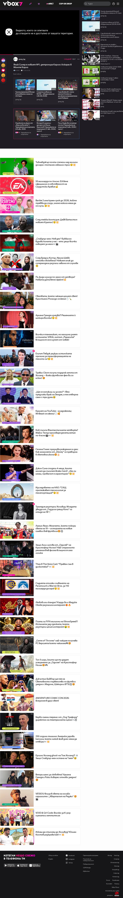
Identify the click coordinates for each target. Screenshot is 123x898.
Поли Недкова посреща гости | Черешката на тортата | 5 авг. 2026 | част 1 (67, 126)
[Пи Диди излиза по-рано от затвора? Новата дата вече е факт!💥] (17, 281)
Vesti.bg (116, 855)
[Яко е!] (3, 60)
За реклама (115, 880)
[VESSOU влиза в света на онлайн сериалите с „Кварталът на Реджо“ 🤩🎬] (17, 798)
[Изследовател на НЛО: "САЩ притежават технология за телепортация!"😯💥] (17, 491)
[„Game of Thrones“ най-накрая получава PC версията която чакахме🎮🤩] (17, 645)
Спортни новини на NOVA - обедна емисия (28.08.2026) (45, 94)
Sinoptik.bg (115, 869)
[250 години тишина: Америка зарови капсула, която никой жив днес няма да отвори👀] (17, 740)
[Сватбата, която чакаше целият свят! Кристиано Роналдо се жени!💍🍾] (17, 300)
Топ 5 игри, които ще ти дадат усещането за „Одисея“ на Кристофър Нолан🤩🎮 (56, 662)
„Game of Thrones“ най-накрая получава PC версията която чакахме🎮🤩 (56, 642)
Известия (86, 871)
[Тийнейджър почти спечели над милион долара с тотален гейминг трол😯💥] (17, 166)
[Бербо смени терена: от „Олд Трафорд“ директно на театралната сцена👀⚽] (17, 721)
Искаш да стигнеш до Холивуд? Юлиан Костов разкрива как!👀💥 (56, 833)
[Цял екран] (76, 52)
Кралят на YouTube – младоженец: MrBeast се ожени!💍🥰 (54, 412)
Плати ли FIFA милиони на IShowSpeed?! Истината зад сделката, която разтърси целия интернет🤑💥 (57, 624)
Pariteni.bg (116, 876)
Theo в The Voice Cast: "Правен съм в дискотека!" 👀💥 (54, 565)
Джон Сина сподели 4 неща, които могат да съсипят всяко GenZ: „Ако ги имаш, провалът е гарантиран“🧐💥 (56, 471)
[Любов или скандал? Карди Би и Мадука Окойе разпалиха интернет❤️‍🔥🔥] (17, 606)
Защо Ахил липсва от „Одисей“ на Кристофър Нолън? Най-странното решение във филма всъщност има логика (55, 548)
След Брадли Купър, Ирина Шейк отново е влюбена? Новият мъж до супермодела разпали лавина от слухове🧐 (57, 261)
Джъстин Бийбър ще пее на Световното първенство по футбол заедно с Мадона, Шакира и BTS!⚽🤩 (56, 681)
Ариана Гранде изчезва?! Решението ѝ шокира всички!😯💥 (56, 316)
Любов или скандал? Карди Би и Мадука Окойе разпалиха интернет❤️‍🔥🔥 (56, 603)
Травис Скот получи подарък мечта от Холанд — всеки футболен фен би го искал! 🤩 (56, 375)
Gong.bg (116, 859)
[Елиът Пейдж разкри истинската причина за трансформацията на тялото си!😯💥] (17, 357)
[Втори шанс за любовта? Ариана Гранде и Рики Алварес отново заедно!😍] (17, 778)
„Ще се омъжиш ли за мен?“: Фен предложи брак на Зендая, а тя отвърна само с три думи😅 (57, 394)
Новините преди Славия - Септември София (110, 79)
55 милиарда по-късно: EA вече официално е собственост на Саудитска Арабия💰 (52, 184)
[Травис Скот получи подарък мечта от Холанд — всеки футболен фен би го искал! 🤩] (17, 377)
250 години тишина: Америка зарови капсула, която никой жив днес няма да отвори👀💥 (56, 739)
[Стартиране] (3, 52)
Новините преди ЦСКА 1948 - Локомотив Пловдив (111, 67)
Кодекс (50, 859)
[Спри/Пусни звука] (7, 52)
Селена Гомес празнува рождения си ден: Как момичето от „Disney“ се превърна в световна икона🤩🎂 (57, 452)
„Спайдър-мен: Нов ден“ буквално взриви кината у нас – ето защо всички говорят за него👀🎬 (56, 241)
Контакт (109, 884)
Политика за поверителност (88, 859)
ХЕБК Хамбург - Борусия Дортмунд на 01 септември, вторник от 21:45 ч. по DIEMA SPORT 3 (111, 58)
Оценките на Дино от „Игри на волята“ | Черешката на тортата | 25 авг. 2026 (25, 126)
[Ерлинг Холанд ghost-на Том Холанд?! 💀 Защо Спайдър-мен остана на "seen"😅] (17, 759)
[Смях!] (3, 65)
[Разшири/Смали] (71, 52)
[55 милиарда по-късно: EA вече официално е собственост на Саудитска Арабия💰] (17, 185)
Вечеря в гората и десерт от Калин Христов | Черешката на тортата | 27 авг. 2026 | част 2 (46, 127)
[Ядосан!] (3, 80)
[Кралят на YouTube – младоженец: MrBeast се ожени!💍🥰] (17, 415)
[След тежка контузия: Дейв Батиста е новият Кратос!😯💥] (17, 224)
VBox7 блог (115, 887)
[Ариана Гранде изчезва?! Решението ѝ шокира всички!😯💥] (17, 319)
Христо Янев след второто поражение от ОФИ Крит (111, 90)
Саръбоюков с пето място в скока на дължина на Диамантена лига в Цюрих (67, 95)
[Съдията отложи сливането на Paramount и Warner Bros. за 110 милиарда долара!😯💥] (17, 587)
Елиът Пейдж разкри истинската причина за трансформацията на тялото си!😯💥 (54, 356)
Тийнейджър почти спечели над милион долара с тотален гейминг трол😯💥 (57, 163)
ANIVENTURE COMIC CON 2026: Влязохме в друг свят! (52, 699)
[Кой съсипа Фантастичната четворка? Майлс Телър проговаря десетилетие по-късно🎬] (17, 434)
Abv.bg (110, 855)
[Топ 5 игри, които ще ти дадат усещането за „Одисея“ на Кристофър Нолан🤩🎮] (17, 664)
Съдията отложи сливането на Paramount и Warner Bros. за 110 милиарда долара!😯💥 (52, 586)
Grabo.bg (116, 873)
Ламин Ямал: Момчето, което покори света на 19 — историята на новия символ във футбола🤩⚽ (56, 528)
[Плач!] (3, 75)
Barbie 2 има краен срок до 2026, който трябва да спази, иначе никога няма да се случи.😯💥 (56, 203)
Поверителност (88, 864)
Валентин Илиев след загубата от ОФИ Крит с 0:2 (112, 112)
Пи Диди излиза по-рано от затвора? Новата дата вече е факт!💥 (55, 278)
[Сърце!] (3, 70)
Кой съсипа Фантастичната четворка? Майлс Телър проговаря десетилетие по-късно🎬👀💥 (57, 433)
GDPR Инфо (87, 867)
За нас (108, 880)
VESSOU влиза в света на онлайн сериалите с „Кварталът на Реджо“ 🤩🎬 (56, 796)
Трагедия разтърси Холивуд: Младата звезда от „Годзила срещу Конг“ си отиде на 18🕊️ (56, 509)
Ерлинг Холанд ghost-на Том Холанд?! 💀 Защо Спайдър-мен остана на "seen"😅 (57, 756)
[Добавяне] (75, 18)
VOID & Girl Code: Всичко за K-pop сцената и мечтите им (53, 814)
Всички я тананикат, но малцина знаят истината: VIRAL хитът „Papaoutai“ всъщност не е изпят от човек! (56, 337)
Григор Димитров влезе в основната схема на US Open (25, 94)
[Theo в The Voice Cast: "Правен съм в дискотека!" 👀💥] (17, 568)
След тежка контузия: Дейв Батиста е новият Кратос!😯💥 (56, 221)
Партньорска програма (90, 855)
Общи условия (53, 855)
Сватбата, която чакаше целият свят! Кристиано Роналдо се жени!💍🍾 (57, 297)
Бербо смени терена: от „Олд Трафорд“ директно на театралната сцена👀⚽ (57, 718)
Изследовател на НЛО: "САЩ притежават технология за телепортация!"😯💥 (51, 490)
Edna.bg (116, 866)
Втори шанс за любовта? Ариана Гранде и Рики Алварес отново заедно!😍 (56, 777)
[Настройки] (75, 14)
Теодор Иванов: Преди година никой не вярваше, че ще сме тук (111, 102)
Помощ (116, 884)
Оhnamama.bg (114, 862)
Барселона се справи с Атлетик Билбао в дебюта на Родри (111, 46)
